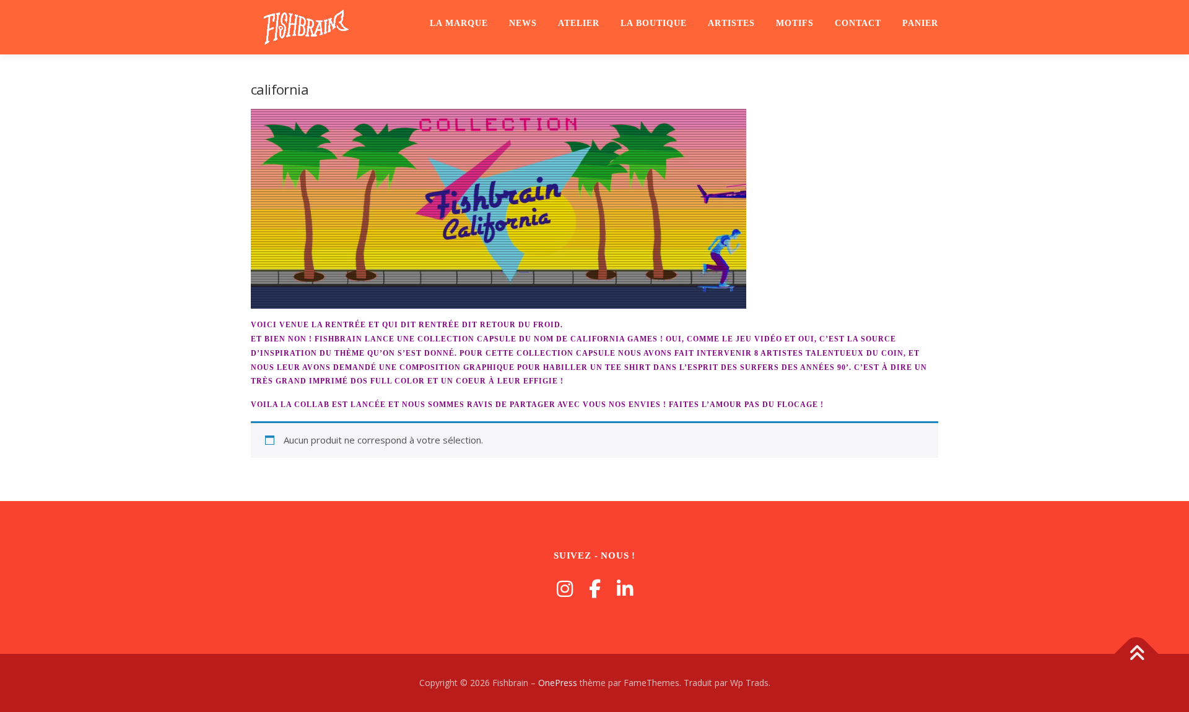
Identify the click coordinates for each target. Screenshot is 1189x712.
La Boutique (654, 23)
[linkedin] (625, 588)
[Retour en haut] (1137, 654)
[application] (498, 209)
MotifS (795, 23)
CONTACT (858, 23)
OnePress (557, 682)
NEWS (523, 23)
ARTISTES (731, 23)
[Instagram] (565, 588)
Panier (920, 23)
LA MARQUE (459, 23)
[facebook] (595, 588)
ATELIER (578, 23)
